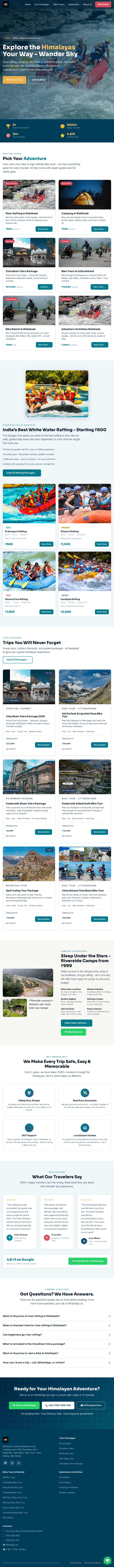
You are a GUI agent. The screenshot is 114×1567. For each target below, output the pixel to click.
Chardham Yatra (66, 1448)
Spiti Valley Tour (66, 1458)
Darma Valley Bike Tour (13, 1507)
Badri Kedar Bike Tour (13, 1487)
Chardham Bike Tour (12, 1492)
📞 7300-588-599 (11, 1535)
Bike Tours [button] (59, 4)
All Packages (65, 1443)
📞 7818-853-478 (11, 1540)
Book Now (46, 544)
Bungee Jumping (67, 1492)
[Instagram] (12, 1463)
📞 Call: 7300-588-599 (58, 1405)
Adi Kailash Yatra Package (71, 1463)
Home (28, 4)
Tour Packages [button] (41, 4)
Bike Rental (8, 1517)
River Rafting (65, 1482)
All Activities (64, 1477)
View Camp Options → (77, 1023)
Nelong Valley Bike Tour (14, 1502)
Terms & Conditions (92, 1563)
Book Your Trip (14, 79)
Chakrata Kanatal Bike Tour (15, 1512)
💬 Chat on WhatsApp (24, 1405)
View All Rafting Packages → (21, 473)
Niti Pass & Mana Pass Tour (15, 1497)
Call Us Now (38, 79)
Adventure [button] (74, 4)
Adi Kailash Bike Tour (12, 1482)
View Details (43, 745)
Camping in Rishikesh (68, 1487)
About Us (87, 4)
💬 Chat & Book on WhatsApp (88, 1261)
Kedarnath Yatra (66, 1453)
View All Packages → (17, 659)
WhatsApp (103, 4)
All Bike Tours (9, 1477)
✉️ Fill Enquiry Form (90, 1405)
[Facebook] (5, 1463)
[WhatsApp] (18, 1463)
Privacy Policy (75, 1563)
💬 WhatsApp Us (73, 1032)
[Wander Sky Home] (6, 4)
